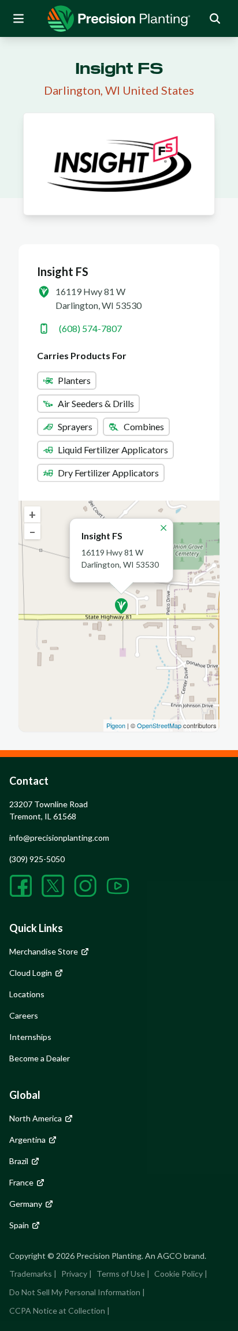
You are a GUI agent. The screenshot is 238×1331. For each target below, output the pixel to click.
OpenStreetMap (159, 725)
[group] (119, 18)
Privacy (74, 1273)
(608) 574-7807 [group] (90, 328)
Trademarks (30, 1273)
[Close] (163, 528)
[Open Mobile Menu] (18, 18)
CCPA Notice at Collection (57, 1310)
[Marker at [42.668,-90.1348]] (121, 606)
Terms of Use (120, 1273)
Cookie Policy (178, 1273)
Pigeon (115, 725)
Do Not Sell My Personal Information (74, 1292)
